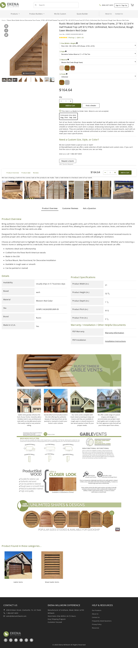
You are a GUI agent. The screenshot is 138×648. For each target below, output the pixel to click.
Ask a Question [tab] (89, 208)
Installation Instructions (115, 341)
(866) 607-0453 (107, 5)
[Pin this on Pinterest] (5, 26)
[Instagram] (11, 640)
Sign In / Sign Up (121, 5)
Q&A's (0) (80, 37)
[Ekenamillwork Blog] (26, 640)
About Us (108, 14)
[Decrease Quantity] (61, 101)
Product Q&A (26, 173)
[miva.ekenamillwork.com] (9, 5)
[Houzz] (31, 640)
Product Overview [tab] (50, 208)
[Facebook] (5, 640)
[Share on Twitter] (5, 35)
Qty (60, 97)
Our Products (96, 610)
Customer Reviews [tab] (70, 208)
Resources (95, 628)
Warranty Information (114, 333)
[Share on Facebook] (5, 31)
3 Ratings (71, 37)
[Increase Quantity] (70, 101)
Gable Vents (18, 582)
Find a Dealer (91, 106)
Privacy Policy (96, 624)
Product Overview (12, 173)
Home (4, 20)
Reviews (36, 173)
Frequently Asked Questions (101, 621)
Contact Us (119, 14)
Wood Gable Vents (52, 582)
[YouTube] (16, 640)
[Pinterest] (21, 640)
